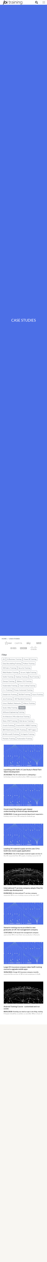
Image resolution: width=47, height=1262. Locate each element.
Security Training (24, 668)
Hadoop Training (21, 677)
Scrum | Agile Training (28, 672)
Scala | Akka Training (10, 708)
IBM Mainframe (8, 730)
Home (4, 639)
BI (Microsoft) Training (11, 734)
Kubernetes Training (10, 686)
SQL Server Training (26, 721)
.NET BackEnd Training (22, 699)
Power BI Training (30, 659)
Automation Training (24, 739)
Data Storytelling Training (12, 664)
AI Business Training (14, 659)
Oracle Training (8, 725)
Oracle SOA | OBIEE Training (26, 725)
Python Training (28, 664)
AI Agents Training (27, 734)
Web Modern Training (10, 672)
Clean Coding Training (27, 686)
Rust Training (34, 677)
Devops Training (8, 681)
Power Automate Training (23, 690)
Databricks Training (10, 694)
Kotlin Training (8, 677)
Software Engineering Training (13, 712)
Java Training (7, 699)
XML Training (21, 730)
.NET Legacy (32, 730)
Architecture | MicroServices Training (16, 716)
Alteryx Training (29, 703)
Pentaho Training (9, 739)
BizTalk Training (24, 694)
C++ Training (7, 690)
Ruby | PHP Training (10, 721)
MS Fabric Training (9, 668)
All (4, 659)
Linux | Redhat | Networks (12, 703)
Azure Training (37, 694)
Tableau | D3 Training (24, 681)
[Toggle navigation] (44, 2)
